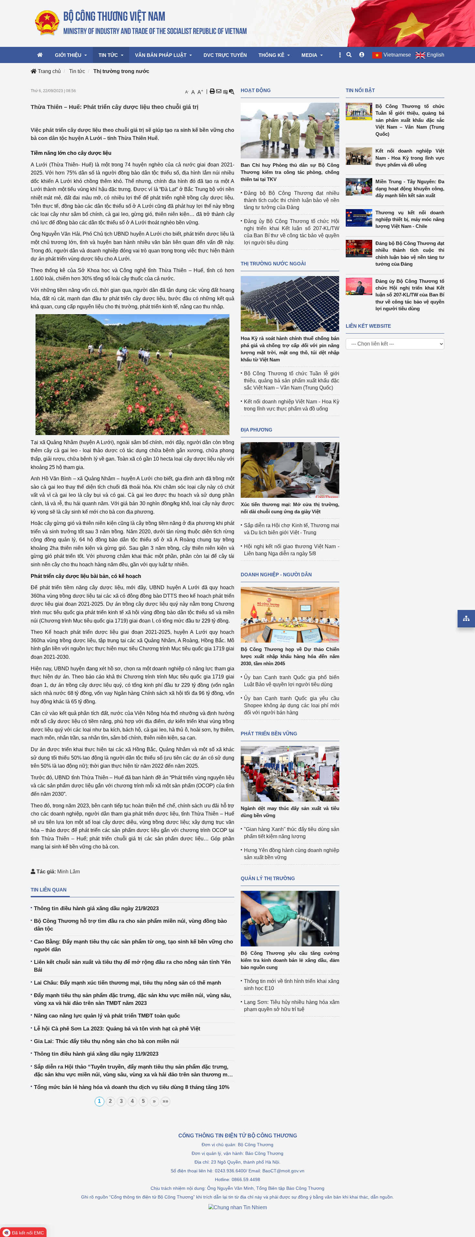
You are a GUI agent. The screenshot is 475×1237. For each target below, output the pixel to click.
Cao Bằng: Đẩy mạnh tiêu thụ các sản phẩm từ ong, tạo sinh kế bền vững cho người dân (133, 946)
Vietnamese (397, 55)
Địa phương (256, 429)
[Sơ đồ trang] (466, 618)
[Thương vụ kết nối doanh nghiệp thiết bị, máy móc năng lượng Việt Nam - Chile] (360, 218)
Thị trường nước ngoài (273, 263)
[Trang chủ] (141, 23)
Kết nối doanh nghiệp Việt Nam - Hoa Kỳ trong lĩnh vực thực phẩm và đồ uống (410, 157)
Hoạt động (256, 90)
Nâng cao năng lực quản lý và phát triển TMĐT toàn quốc (107, 1016)
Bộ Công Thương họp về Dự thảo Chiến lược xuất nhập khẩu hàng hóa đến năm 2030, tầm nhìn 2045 (290, 656)
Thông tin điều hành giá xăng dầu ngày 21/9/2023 (96, 908)
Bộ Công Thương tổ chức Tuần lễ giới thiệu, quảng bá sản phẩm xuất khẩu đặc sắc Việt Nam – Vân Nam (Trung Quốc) (291, 380)
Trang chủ (49, 71)
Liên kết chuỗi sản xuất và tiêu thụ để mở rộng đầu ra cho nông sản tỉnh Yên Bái (132, 966)
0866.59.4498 (246, 1179)
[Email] (218, 91)
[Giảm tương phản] (231, 91)
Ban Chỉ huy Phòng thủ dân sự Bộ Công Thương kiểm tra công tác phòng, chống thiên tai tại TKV (290, 172)
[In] (212, 91)
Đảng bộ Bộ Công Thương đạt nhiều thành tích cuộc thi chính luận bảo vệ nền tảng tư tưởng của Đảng (291, 200)
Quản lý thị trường (268, 878)
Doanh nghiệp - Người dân (276, 574)
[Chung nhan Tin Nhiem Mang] (237, 1207)
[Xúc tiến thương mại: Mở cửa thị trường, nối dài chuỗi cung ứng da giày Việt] (290, 469)
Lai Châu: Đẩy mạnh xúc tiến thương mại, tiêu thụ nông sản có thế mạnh (127, 983)
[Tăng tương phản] (225, 91)
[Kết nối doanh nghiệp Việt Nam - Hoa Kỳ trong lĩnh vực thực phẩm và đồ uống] (360, 156)
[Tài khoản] (362, 55)
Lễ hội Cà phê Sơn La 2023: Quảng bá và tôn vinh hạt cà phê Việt (117, 1029)
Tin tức (77, 71)
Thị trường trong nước (121, 71)
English (435, 55)
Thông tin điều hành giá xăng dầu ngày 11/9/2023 (96, 1054)
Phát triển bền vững (269, 733)
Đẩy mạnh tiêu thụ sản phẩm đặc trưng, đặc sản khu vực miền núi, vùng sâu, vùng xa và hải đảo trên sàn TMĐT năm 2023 (132, 999)
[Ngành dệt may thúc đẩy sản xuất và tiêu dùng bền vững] (290, 773)
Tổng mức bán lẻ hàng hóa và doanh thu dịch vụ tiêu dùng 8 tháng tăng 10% (131, 1087)
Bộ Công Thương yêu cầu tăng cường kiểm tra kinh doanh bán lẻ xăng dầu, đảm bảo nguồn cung (290, 960)
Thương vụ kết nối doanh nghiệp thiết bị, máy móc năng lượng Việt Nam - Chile (410, 219)
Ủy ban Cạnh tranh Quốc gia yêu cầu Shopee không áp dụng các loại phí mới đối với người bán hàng (291, 705)
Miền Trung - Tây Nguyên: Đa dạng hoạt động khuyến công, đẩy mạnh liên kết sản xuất (410, 188)
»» (165, 1101)
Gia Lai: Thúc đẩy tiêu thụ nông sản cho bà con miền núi (106, 1041)
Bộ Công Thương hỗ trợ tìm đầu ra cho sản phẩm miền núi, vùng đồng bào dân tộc (130, 925)
